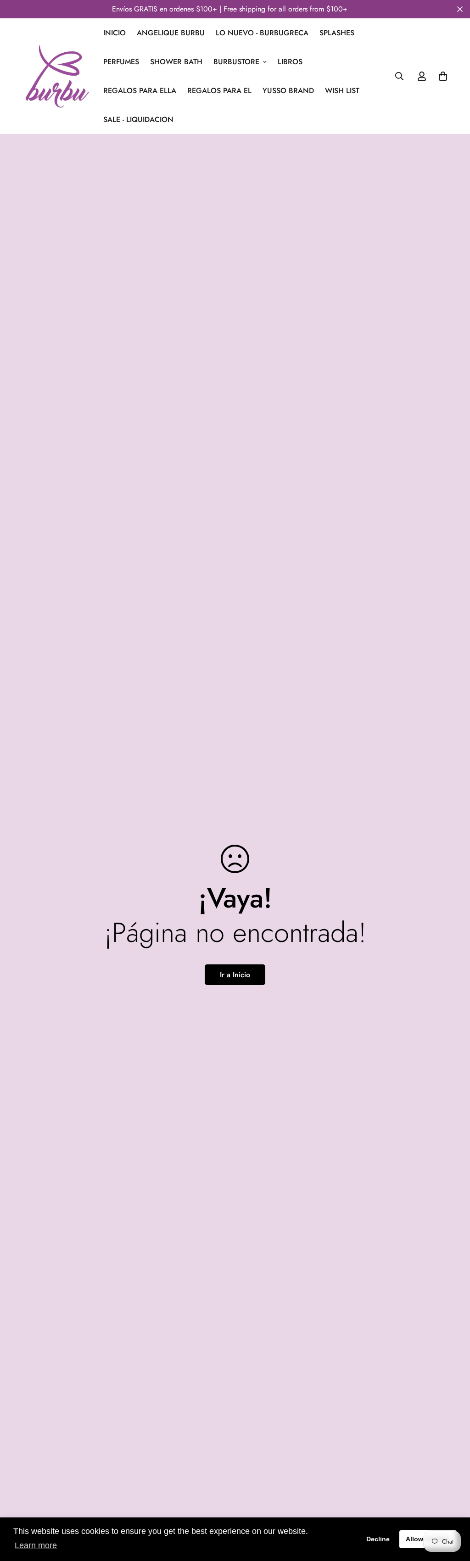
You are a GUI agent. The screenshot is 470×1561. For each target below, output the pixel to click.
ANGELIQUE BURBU (171, 33)
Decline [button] (378, 1539)
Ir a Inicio (235, 974)
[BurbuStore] (57, 76)
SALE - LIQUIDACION (138, 119)
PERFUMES (121, 61)
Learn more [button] (36, 1545)
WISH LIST (342, 90)
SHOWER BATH (176, 61)
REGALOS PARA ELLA (139, 90)
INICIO (114, 33)
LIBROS (290, 61)
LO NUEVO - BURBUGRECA (262, 33)
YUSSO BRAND (288, 90)
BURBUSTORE (236, 61)
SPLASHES (336, 33)
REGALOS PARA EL (219, 90)
